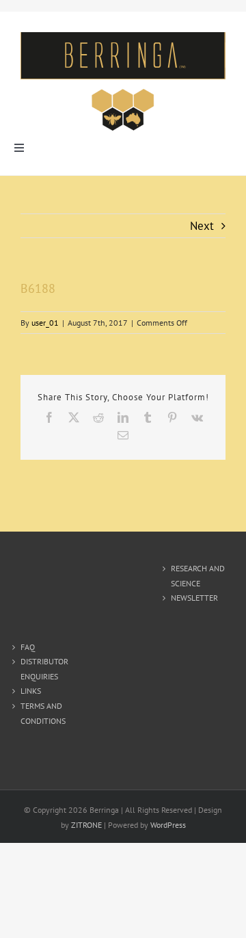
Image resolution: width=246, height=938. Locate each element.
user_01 (45, 322)
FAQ (27, 647)
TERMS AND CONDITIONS (43, 713)
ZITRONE (86, 825)
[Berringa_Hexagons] (123, 91)
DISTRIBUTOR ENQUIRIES (44, 668)
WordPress (168, 825)
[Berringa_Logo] (123, 37)
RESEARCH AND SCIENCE (198, 575)
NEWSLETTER (194, 597)
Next (202, 225)
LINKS (30, 691)
